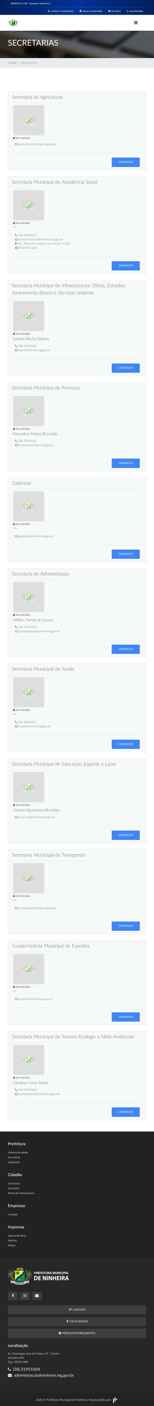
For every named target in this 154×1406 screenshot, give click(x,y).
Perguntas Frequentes (78, 1333)
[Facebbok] (13, 1296)
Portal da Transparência (62, 11)
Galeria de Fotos (17, 1236)
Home (12, 63)
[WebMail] (37, 1296)
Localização (78, 1321)
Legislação (13, 1162)
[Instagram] (25, 1296)
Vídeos (12, 1245)
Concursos (14, 1183)
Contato (78, 1310)
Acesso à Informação (91, 11)
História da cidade (18, 1152)
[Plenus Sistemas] (115, 1399)
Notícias (12, 1240)
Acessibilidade (136, 11)
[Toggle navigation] (136, 23)
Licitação (13, 1214)
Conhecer (126, 162)
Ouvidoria (115, 11)
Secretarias (14, 1157)
